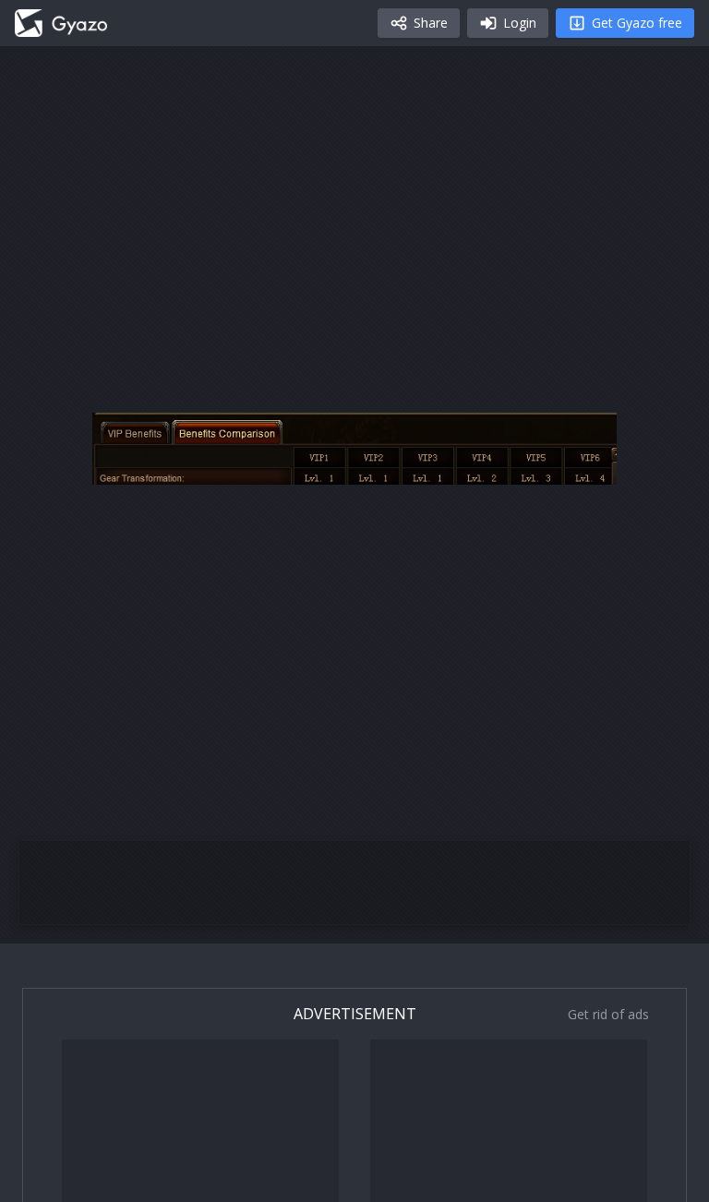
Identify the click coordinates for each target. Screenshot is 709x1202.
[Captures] (61, 23)
